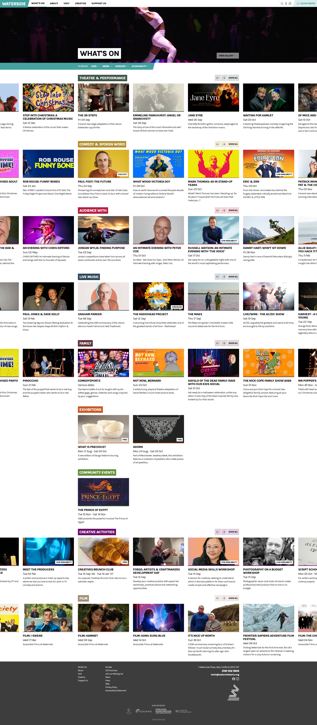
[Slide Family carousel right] (223, 343)
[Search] (282, 3)
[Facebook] (233, 678)
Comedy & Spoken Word (102, 144)
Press (107, 680)
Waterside (14, 3)
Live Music (88, 277)
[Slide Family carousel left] (217, 343)
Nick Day (161, 719)
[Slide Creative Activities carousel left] (217, 532)
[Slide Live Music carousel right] (223, 277)
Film (83, 598)
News (107, 677)
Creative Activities (97, 532)
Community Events (97, 472)
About (54, 3)
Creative (80, 3)
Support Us (99, 3)
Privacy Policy (111, 687)
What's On (37, 3)
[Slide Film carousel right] (223, 598)
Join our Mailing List (114, 673)
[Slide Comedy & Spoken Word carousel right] (223, 144)
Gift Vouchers (111, 670)
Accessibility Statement (115, 690)
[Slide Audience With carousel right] (223, 210)
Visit (66, 3)
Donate (108, 667)
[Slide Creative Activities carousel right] (223, 532)
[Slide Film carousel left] (217, 598)
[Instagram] (237, 678)
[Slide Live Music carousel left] (217, 277)
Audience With (93, 210)
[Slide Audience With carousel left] (217, 210)
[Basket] (290, 3)
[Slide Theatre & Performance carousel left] (217, 78)
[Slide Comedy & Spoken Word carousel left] (217, 144)
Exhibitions (90, 409)
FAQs (107, 683)
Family (85, 343)
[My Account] (286, 3)
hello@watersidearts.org (225, 674)
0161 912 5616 (230, 671)
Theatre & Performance (102, 78)
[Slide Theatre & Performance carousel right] (223, 78)
